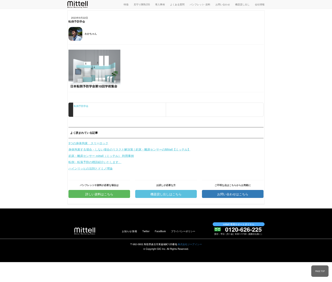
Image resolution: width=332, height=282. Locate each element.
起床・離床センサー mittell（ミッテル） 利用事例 (101, 155)
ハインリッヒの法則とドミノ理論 (90, 168)
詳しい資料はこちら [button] (99, 194)
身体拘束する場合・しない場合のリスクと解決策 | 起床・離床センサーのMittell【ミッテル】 (129, 149)
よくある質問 (177, 4)
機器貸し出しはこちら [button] (166, 194)
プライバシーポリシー (183, 231)
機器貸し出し (242, 4)
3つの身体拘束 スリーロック (88, 143)
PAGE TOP (320, 271)
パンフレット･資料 (200, 4)
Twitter (146, 231)
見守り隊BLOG (142, 4)
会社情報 (260, 4)
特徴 (126, 4)
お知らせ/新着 (129, 231)
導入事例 (160, 4)
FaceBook (160, 231)
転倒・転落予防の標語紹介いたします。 (94, 162)
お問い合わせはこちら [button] (232, 194)
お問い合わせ (222, 4)
